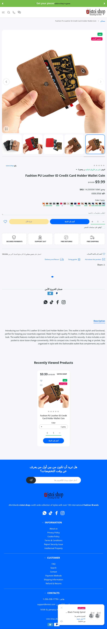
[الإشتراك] (31, 480)
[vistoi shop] (95, 12)
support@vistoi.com (46, 604)
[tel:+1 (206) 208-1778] (13, 12)
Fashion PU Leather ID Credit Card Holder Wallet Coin (53, 417)
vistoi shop (10, 166)
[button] (104, 3)
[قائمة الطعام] (3, 12)
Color (53, 423)
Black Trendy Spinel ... (75, 612)
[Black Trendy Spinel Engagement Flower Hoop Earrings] (95, 615)
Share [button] (100, 264)
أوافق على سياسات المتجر (93, 227)
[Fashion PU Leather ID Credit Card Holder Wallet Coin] (53, 393)
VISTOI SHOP (62, 374)
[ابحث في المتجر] (8, 12)
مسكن (102, 21)
